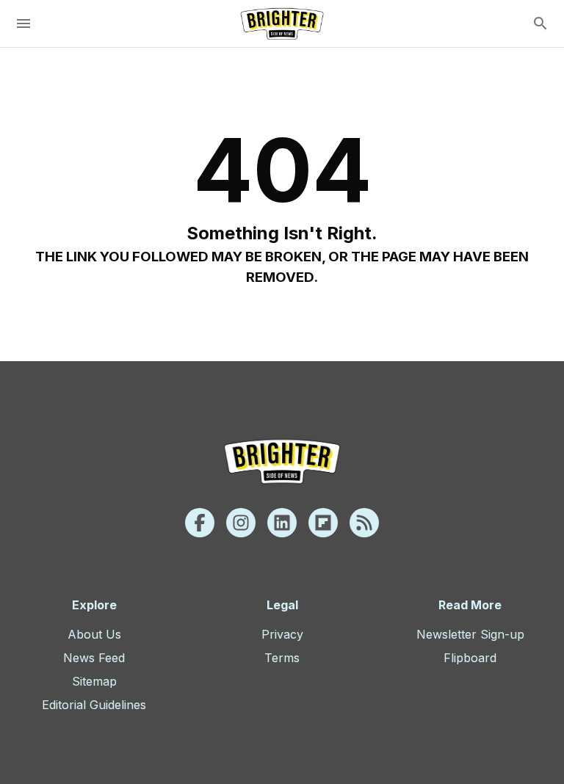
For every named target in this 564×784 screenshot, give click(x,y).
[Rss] (364, 522)
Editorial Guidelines (94, 704)
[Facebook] (199, 522)
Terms (282, 657)
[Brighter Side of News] (282, 23)
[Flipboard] (323, 522)
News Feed (94, 657)
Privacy (282, 634)
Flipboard (470, 657)
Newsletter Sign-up (470, 634)
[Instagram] (241, 522)
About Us (94, 634)
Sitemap (94, 681)
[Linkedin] (282, 522)
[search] (540, 23)
